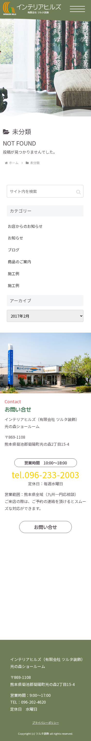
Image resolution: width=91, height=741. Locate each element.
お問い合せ (45, 527)
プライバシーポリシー (45, 723)
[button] (78, 191)
